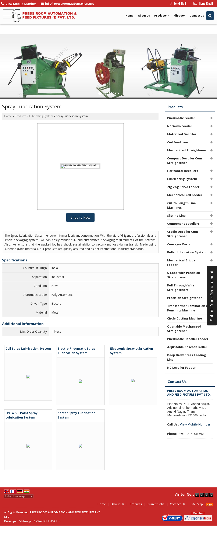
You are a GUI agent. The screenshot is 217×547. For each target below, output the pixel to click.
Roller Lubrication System (186, 252)
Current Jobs (155, 504)
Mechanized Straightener (186, 150)
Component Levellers (183, 224)
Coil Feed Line (177, 142)
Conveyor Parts (179, 244)
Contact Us (197, 15)
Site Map (197, 504)
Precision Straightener (184, 298)
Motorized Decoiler (181, 134)
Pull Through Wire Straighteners (181, 287)
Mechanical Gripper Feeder (182, 262)
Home (129, 15)
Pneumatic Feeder (181, 118)
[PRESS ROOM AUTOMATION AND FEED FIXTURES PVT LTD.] (40, 15)
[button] (21, 4)
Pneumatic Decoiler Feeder (187, 339)
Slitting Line (176, 215)
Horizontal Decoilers (182, 171)
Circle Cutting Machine (184, 318)
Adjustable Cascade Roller (187, 347)
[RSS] (209, 504)
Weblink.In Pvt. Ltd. (49, 521)
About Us (144, 15)
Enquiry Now (80, 217)
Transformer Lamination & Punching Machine (187, 308)
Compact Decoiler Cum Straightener (184, 160)
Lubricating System (41, 116)
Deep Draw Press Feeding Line (186, 357)
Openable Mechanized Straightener (184, 328)
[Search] (210, 15)
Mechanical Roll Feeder (184, 195)
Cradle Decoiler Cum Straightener (182, 234)
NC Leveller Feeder (181, 368)
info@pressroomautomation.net (69, 3)
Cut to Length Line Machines (181, 205)
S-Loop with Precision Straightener (183, 275)
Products (160, 15)
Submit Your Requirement (211, 296)
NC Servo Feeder (179, 126)
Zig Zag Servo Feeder (183, 187)
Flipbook (179, 15)
